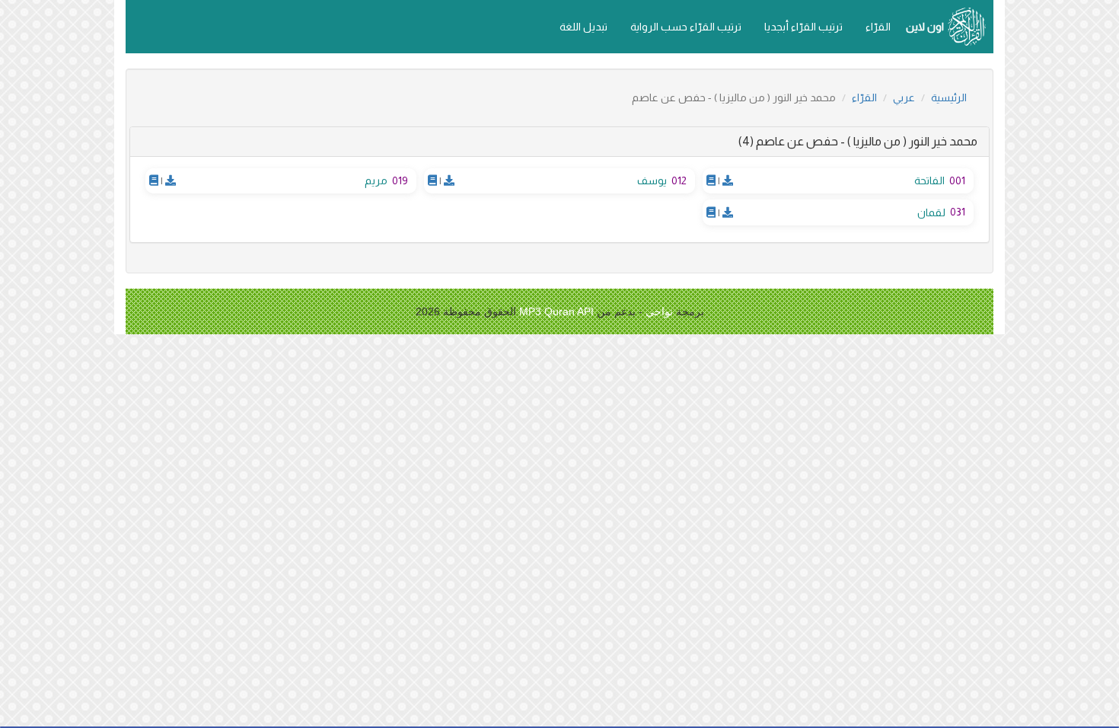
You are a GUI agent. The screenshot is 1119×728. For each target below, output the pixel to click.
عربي (904, 97)
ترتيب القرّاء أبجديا (803, 27)
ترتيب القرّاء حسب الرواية (685, 27)
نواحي (659, 311)
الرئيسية (949, 97)
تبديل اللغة (583, 27)
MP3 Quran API (556, 311)
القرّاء (878, 27)
